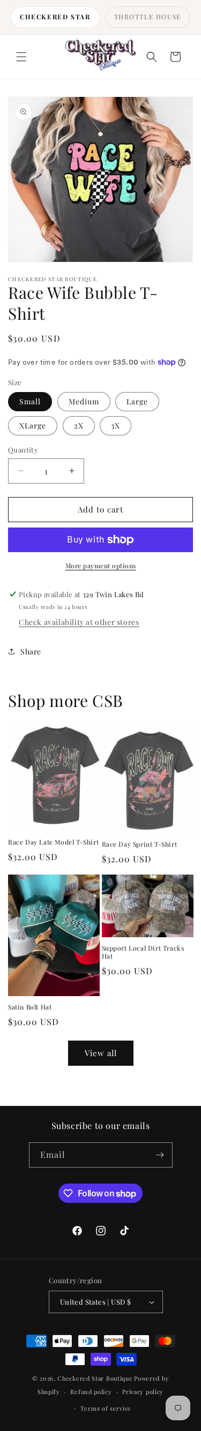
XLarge (32, 425)
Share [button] (30, 651)
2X (79, 425)
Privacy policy (142, 1392)
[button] (21, 57)
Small (30, 401)
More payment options (100, 565)
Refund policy (90, 1392)
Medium (84, 401)
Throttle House (147, 16)
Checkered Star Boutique (94, 1378)
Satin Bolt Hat (29, 1007)
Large (137, 401)
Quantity (23, 449)
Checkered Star (55, 16)
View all (101, 1053)
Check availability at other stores (79, 622)
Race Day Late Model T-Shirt (53, 842)
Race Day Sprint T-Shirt (139, 844)
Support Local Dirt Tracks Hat (143, 952)
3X (115, 425)
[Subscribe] (160, 1155)
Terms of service (105, 1408)
